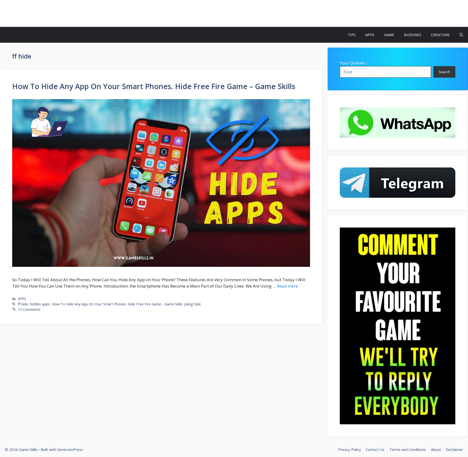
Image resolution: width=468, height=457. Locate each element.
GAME (389, 34)
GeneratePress (70, 449)
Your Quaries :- (354, 63)
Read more (287, 286)
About (436, 449)
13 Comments (29, 309)
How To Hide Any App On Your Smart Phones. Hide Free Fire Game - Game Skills (117, 304)
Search (444, 71)
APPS (369, 34)
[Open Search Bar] (461, 35)
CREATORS (440, 34)
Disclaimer (454, 449)
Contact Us (375, 449)
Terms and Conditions (407, 449)
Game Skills (27, 13)
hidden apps (40, 304)
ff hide (23, 304)
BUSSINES (412, 34)
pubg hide (193, 304)
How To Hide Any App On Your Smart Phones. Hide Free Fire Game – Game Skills (153, 86)
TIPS (352, 34)
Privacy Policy (349, 449)
